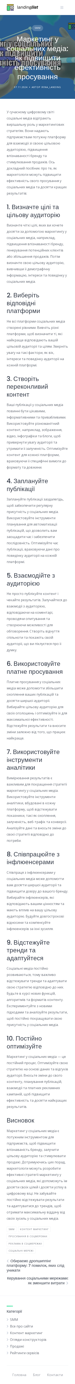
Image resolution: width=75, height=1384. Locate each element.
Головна (19, 1375)
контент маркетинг (34, 1229)
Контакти (55, 1375)
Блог (36, 1375)
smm (12, 1229)
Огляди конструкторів (28, 1339)
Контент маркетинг (26, 1333)
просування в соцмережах (28, 1236)
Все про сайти (21, 1326)
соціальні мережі (21, 1250)
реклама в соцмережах (25, 1243)
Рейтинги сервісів (24, 1353)
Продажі (17, 1346)
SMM (38, 27)
